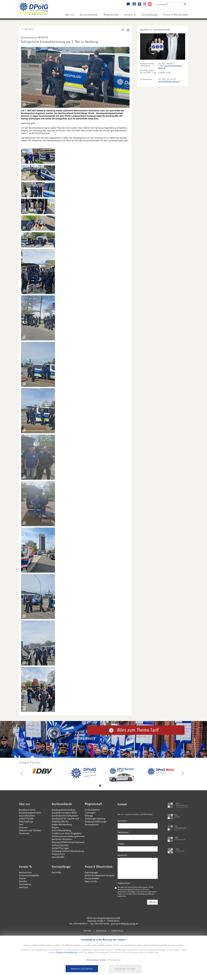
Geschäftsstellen (27, 815)
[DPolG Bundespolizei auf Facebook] (133, 4)
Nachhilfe (56, 872)
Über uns (69, 14)
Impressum (101, 930)
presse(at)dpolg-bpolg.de (169, 81)
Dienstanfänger (149, 14)
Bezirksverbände (89, 14)
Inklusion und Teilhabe (30, 830)
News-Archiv (91, 881)
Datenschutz (124, 883)
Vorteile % (130, 14)
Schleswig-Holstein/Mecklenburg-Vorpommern (68, 852)
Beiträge (89, 815)
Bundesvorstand (27, 809)
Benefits (23, 881)
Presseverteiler (92, 878)
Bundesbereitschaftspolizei (65, 815)
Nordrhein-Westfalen (62, 839)
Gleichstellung (26, 821)
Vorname (123, 820)
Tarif (21, 824)
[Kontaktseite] (127, 4)
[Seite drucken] (128, 29)
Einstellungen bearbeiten (125, 968)
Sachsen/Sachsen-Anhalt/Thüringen (60, 846)
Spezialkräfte (58, 857)
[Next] (182, 773)
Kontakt (87, 930)
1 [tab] (100, 785)
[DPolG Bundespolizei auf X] (138, 4)
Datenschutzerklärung (66, 952)
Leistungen (90, 812)
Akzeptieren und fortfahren (82, 968)
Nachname (123, 832)
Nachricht (123, 855)
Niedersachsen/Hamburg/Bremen (68, 836)
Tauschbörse (25, 884)
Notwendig (115, 960)
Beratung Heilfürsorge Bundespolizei (95, 823)
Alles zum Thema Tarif (138, 730)
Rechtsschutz (25, 872)
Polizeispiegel (91, 872)
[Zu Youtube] (148, 4)
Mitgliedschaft (111, 14)
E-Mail (121, 843)
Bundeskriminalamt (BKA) (64, 812)
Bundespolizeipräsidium (63, 809)
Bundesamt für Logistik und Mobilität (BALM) (65, 820)
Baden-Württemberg (62, 824)
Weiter (152, 902)
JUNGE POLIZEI (26, 818)
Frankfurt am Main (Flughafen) (66, 833)
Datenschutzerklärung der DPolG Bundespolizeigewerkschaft (135, 888)
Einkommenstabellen (29, 875)
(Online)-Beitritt (92, 809)
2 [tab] (104, 785)
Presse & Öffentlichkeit (175, 14)
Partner (22, 878)
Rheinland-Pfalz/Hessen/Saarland (68, 842)
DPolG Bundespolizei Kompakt (99, 875)
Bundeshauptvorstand (30, 812)
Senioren (23, 827)
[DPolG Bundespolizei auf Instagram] (143, 4)
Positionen (24, 833)
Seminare (23, 887)
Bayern (55, 827)
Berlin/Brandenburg (61, 830)
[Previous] (22, 773)
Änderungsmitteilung (95, 818)
